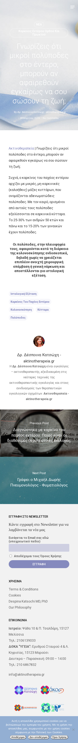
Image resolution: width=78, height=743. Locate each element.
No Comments (50, 118)
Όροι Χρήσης (59, 737)
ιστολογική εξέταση (24, 293)
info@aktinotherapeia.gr (26, 674)
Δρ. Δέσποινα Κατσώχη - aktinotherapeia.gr (41, 112)
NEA (39, 24)
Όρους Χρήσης (51, 556)
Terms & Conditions (23, 589)
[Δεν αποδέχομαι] (73, 729)
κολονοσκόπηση (21, 309)
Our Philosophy (20, 607)
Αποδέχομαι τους (37, 556)
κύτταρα (43, 309)
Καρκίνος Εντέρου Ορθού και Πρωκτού (39, 32)
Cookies (15, 595)
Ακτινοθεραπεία (21, 148)
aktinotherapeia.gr (39, 399)
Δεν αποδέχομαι (39, 737)
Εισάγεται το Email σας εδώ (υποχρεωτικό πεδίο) (29, 539)
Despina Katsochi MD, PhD (28, 601)
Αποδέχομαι (18, 737)
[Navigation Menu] (72, 7)
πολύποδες (18, 317)
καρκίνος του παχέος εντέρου (30, 301)
